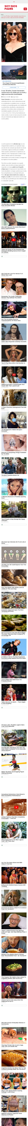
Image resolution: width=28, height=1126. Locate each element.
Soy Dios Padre (11, 7)
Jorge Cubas (15, 96)
